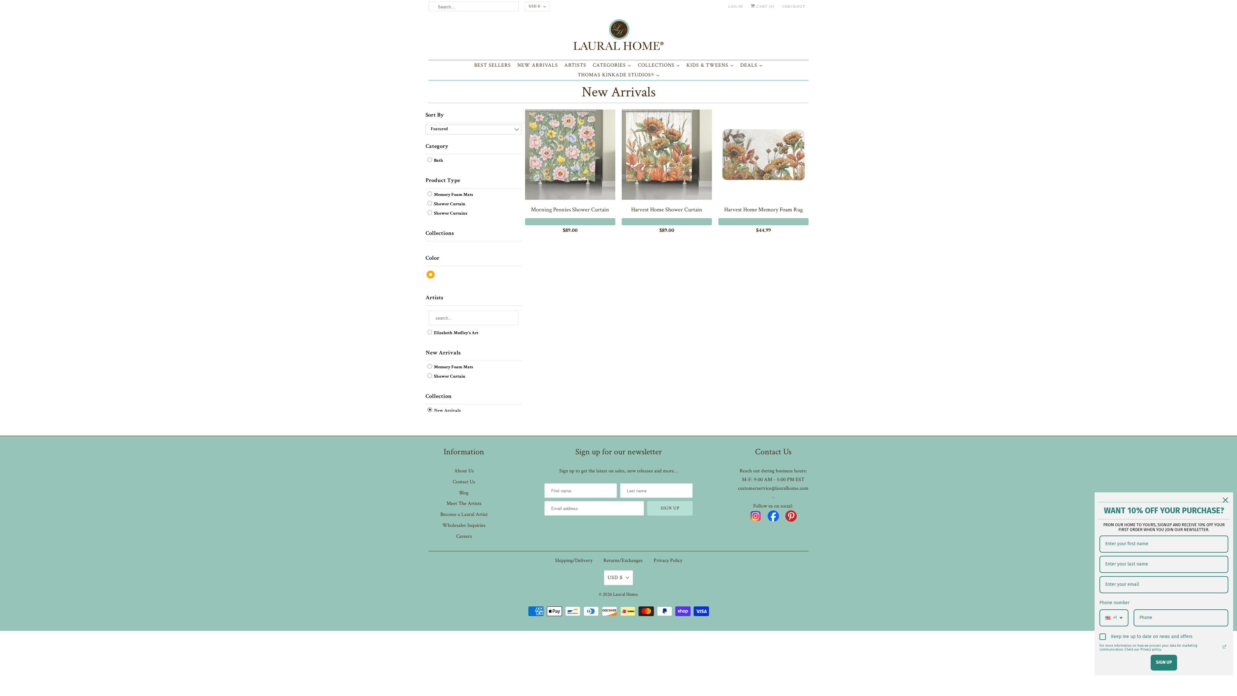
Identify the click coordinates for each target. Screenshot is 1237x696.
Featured (439, 129)
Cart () (764, 6)
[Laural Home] (618, 36)
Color (432, 258)
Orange (431, 274)
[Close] (1225, 500)
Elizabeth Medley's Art (455, 333)
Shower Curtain (449, 204)
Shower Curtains (450, 213)
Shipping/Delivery (573, 560)
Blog (463, 492)
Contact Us (464, 482)
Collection (439, 397)
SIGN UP (1164, 662)
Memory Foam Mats (453, 195)
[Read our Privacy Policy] (1224, 647)
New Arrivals (619, 92)
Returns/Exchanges (623, 560)
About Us (464, 471)
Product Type (443, 181)
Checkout (793, 6)
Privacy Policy (668, 560)
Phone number (1114, 602)
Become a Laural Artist (464, 514)
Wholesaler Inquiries (463, 525)
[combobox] (1113, 617)
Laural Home (625, 594)
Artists (434, 298)
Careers (464, 536)
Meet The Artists (464, 503)
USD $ (534, 6)
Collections (440, 234)
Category (437, 147)
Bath (438, 161)
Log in (735, 6)
